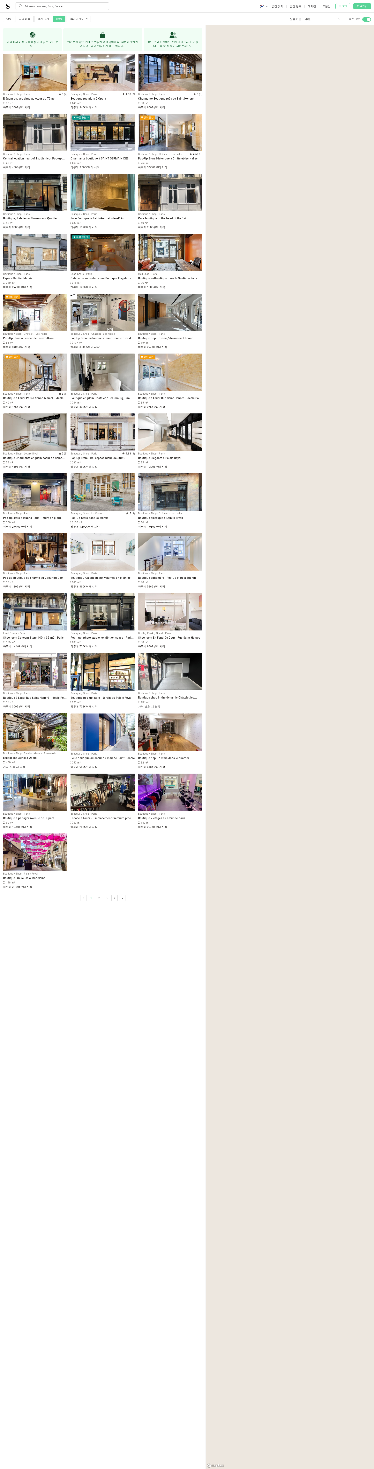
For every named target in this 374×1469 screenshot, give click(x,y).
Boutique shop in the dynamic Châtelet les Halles (166, 698)
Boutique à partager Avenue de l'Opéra (28, 818)
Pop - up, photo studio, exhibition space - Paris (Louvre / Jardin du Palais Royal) (101, 638)
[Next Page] (122, 898)
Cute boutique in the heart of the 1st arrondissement (162, 218)
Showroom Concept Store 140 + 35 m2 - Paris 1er (33, 638)
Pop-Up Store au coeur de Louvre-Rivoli (28, 338)
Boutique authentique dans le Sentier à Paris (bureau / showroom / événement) (167, 278)
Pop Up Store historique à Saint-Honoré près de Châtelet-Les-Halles (101, 338)
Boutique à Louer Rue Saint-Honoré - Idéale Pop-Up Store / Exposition (169, 398)
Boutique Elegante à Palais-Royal (159, 458)
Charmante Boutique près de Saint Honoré (166, 98)
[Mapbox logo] (215, 1465)
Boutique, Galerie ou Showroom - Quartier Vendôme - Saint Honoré (30, 218)
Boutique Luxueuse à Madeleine (24, 878)
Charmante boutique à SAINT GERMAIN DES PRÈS (100, 159)
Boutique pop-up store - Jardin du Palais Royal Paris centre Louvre (101, 698)
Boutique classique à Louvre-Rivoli (160, 517)
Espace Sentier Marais (17, 278)
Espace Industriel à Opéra (20, 757)
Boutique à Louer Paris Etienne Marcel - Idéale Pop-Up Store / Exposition (33, 398)
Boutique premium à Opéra (88, 98)
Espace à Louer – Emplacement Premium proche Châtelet (102, 818)
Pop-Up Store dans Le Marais (89, 517)
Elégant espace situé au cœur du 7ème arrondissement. (29, 99)
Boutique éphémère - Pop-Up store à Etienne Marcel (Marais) (167, 578)
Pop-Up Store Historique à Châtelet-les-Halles (168, 158)
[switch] (366, 19)
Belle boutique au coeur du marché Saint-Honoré (103, 758)
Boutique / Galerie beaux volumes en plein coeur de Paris (103, 578)
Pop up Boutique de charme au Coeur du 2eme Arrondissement (34, 578)
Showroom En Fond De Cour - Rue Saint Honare (169, 637)
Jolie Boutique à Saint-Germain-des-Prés (97, 218)
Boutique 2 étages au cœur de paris (161, 818)
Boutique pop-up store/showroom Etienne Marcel (165, 338)
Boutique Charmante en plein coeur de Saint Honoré (32, 458)
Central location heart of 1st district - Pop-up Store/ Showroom (32, 159)
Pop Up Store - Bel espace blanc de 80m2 (98, 458)
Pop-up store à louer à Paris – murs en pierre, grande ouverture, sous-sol (32, 518)
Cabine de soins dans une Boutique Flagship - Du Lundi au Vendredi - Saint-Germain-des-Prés (102, 278)
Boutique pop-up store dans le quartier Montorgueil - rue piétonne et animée (163, 758)
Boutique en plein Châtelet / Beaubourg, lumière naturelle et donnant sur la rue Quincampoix (103, 398)
